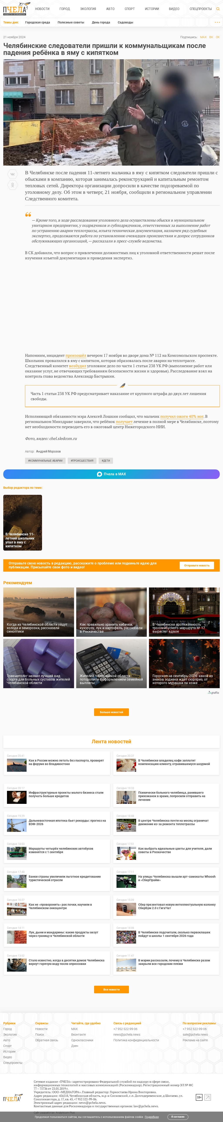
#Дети (106, 460)
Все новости (111, 989)
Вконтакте (78, 1034)
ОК (218, 37)
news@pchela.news (126, 1034)
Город (65, 9)
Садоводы (125, 22)
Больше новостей (111, 712)
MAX (203, 37)
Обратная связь (46, 1040)
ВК (211, 37)
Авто (110, 9)
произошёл (76, 355)
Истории (152, 9)
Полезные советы (71, 22)
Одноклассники (82, 1040)
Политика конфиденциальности (136, 1040)
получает (124, 421)
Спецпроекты (201, 9)
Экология (88, 9)
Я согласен (177, 1116)
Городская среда (37, 22)
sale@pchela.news (195, 1034)
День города (101, 22)
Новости (42, 9)
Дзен (74, 1046)
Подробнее (152, 1117)
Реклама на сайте (195, 1040)
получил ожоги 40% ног (181, 416)
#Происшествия (82, 460)
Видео (174, 9)
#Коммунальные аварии (45, 460)
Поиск (39, 1034)
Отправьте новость (196, 565)
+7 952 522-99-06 (125, 1029)
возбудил (77, 365)
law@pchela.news (145, 1106)
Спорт (130, 9)
